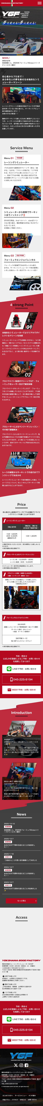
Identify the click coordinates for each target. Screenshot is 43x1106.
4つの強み (32, 1095)
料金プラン (6, 1099)
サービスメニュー (21, 1095)
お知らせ (23, 1099)
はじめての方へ (8, 1095)
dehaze (39, 3)
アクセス (15, 1099)
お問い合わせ (32, 1099)
